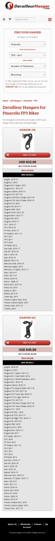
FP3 (35, 100)
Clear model (27, 60)
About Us (12, 524)
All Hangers (15, 100)
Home (5, 100)
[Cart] (10, 19)
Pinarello (28, 100)
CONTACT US (11, 87)
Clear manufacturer (27, 49)
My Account (4, 19)
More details (27, 170)
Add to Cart (29, 155)
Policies (38, 524)
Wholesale (25, 524)
